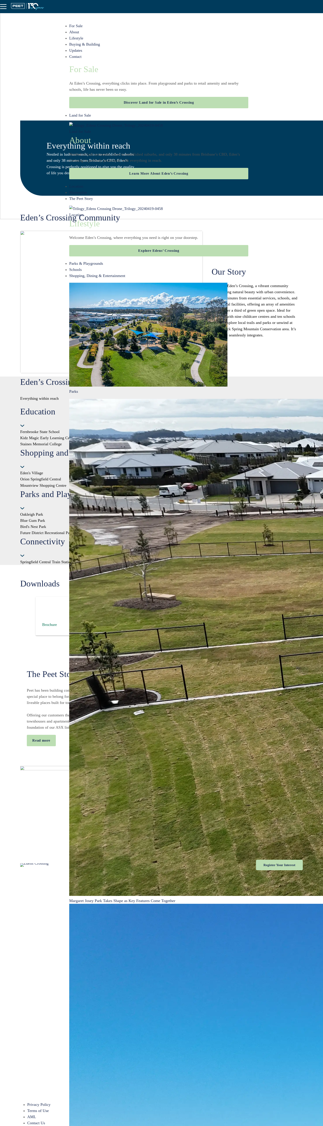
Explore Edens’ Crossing (158, 250)
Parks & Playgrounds (86, 263)
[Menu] (3, 6)
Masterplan (78, 192)
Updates (75, 50)
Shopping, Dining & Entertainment (97, 276)
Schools (75, 269)
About (74, 32)
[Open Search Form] (319, 6)
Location (76, 186)
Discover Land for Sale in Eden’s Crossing (159, 102)
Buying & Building (84, 44)
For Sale (76, 26)
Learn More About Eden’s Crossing (158, 173)
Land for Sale (80, 115)
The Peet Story (81, 198)
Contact (75, 56)
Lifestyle (76, 38)
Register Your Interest (279, 865)
